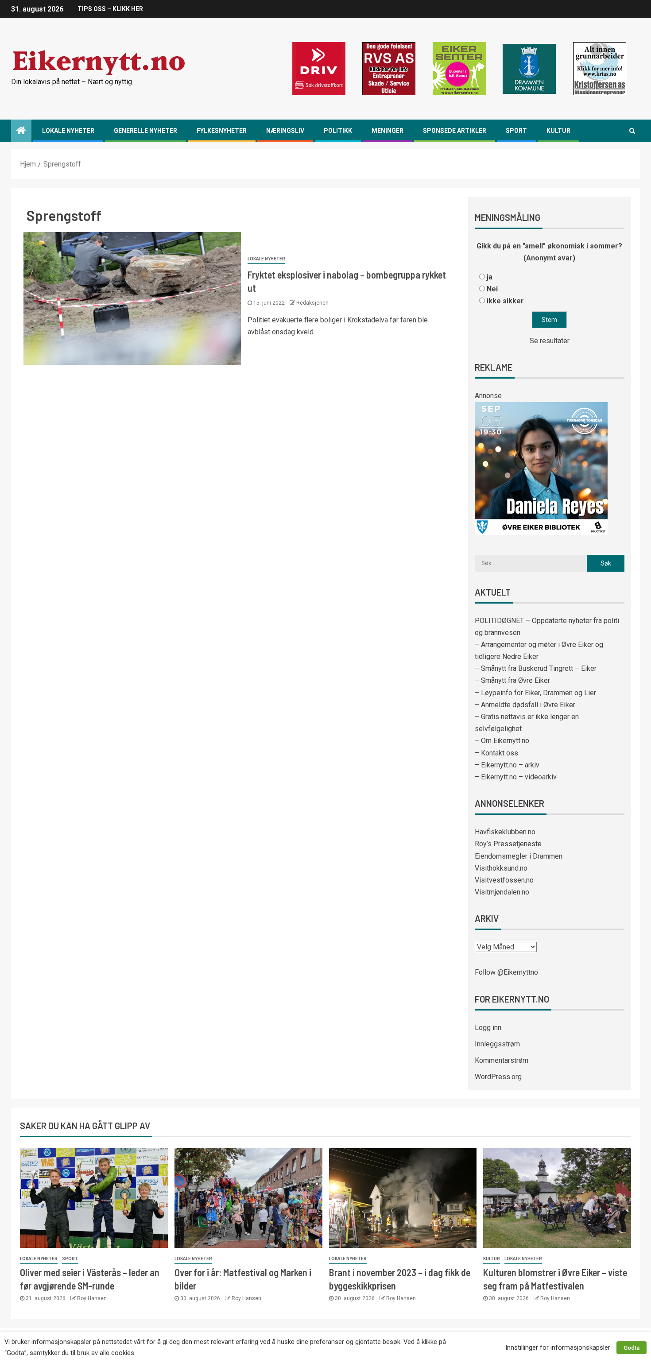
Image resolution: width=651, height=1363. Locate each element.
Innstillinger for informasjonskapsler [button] (557, 1347)
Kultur (558, 130)
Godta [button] (631, 1347)
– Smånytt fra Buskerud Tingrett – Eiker (536, 668)
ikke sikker (505, 301)
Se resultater (550, 341)
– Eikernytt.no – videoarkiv (516, 777)
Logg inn (488, 1027)
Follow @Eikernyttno (506, 972)
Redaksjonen (312, 303)
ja (489, 277)
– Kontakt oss (496, 753)
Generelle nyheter (145, 130)
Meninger (387, 130)
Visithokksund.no (501, 868)
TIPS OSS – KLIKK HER (110, 8)
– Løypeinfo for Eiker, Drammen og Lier (535, 693)
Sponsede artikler (454, 130)
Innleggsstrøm (497, 1044)
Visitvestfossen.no (504, 880)
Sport (516, 130)
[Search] (632, 130)
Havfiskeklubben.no (505, 832)
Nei (492, 289)
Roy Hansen (92, 1298)
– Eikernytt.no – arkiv (507, 765)
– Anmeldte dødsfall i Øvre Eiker (525, 705)
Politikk (338, 130)
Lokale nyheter (68, 130)
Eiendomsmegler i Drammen (518, 856)
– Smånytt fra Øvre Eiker (512, 680)
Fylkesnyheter (222, 130)
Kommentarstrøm (501, 1060)
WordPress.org (498, 1077)
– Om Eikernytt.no (502, 740)
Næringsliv (285, 130)
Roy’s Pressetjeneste (508, 844)
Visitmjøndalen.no (502, 892)
